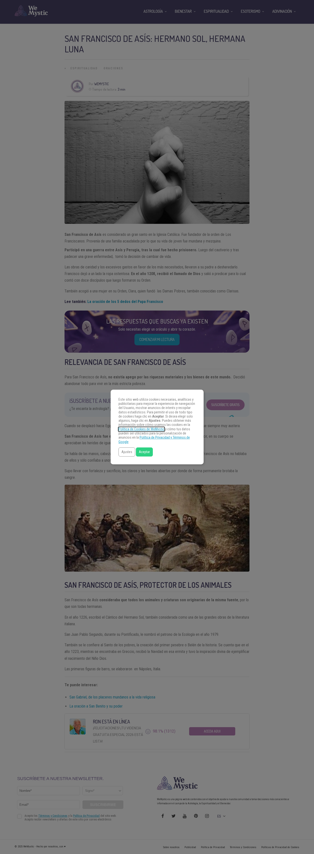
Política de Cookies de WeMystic (141, 429)
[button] (126, 452)
